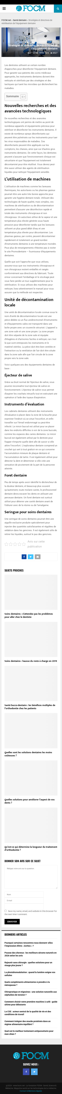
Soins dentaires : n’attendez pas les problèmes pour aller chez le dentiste (29, 615)
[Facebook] (26, 1071)
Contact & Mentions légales (31, 1091)
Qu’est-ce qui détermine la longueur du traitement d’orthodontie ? (31, 848)
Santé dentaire (19, 20)
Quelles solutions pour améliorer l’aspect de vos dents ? (30, 801)
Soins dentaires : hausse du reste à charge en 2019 (31, 661)
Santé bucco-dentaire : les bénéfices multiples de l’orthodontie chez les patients (30, 706)
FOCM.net (6, 20)
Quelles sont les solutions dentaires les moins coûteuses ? (28, 754)
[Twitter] (34, 1071)
